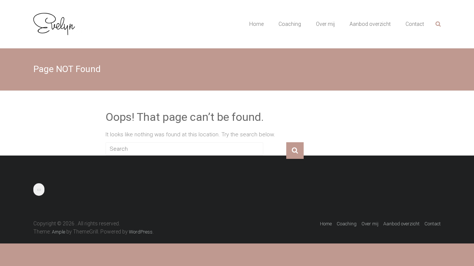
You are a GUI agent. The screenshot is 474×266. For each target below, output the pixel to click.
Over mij (325, 24)
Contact (414, 24)
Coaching (289, 24)
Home (256, 24)
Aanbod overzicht (370, 24)
